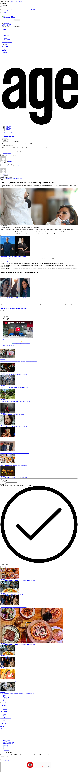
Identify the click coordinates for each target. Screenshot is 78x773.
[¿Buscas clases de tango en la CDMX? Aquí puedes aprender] (7, 412)
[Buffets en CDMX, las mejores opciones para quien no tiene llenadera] (7, 463)
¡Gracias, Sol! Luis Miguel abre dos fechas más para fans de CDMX (13, 374)
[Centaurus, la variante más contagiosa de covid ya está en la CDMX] (7, 654)
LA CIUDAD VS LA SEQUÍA (16, 1)
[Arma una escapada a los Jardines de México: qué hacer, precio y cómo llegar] (7, 398)
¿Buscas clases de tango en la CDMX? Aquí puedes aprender (12, 414)
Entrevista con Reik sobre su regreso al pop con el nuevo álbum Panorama (14, 453)
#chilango (19, 343)
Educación (6, 33)
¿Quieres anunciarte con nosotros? (11, 135)
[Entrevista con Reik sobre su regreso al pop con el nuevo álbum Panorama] (7, 450)
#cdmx (18, 341)
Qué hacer (5, 35)
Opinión (4, 52)
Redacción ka (11, 161)
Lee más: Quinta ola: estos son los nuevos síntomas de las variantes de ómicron (13, 308)
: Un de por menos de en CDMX (17, 580)
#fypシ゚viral (27, 343)
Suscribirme (16, 141)
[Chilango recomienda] (9, 578)
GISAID (31, 231)
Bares (5, 44)
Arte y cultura (7, 39)
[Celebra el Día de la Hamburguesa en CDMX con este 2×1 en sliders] (7, 475)
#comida (23, 343)
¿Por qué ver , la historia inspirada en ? (13, 607)
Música (5, 38)
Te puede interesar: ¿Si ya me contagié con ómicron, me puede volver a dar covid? (14, 261)
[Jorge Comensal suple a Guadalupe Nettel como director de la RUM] (7, 424)
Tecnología (6, 31)
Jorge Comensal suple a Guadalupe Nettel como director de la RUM (13, 426)
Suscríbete (6, 133)
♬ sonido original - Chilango (8, 345)
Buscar (13, 155)
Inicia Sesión (5, 12)
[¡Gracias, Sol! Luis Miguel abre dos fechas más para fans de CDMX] (7, 372)
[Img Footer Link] (4, 738)
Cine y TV (5, 47)
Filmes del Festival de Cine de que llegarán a (13, 297)
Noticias (4, 29)
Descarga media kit (8, 132)
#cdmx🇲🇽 (15, 343)
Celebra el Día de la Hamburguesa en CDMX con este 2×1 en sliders (13, 477)
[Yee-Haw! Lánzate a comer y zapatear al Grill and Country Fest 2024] (7, 384)
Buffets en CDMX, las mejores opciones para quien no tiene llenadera (13, 465)
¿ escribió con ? (13, 256)
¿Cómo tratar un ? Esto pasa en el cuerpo (11, 681)
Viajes (4, 50)
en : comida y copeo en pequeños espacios (12, 594)
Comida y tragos (7, 42)
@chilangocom (6, 339)
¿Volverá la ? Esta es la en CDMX (17, 693)
